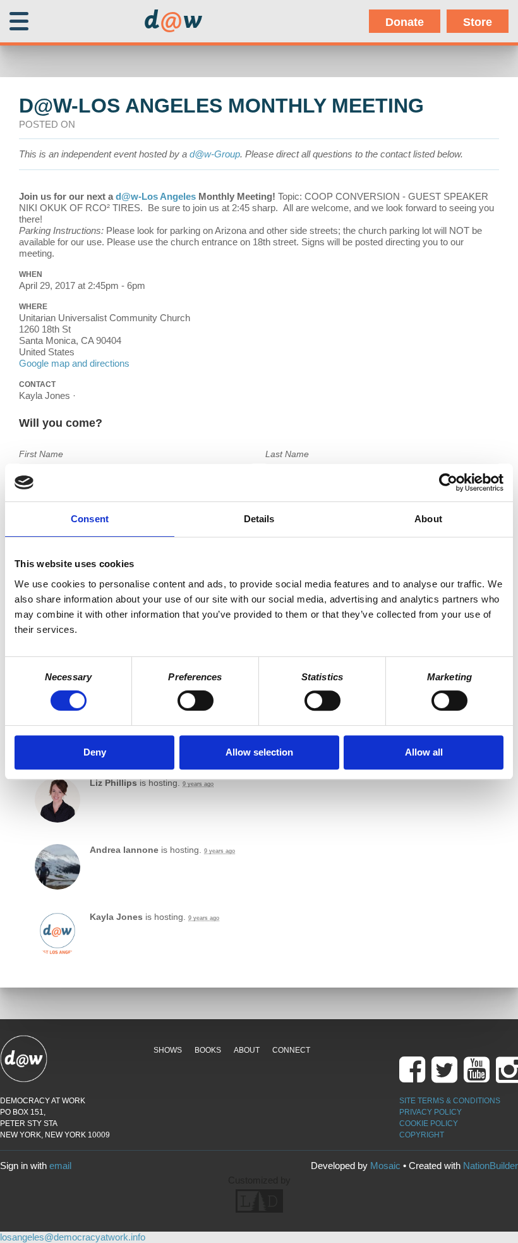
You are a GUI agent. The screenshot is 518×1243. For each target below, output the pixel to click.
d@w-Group (215, 154)
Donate (404, 22)
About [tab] (428, 518)
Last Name (287, 454)
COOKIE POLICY (428, 1123)
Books (208, 1050)
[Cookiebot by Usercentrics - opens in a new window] (448, 482)
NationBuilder (490, 1165)
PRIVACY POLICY (430, 1112)
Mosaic (385, 1165)
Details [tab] (259, 518)
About (247, 1050)
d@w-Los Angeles (156, 196)
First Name (41, 454)
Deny (94, 752)
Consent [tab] (90, 518)
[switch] (196, 700)
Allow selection (259, 752)
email (60, 1165)
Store (477, 22)
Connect (291, 1050)
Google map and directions (74, 363)
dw (173, 21)
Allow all (424, 752)
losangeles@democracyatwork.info (72, 1237)
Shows (168, 1050)
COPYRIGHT (421, 1134)
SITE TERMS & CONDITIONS (449, 1100)
